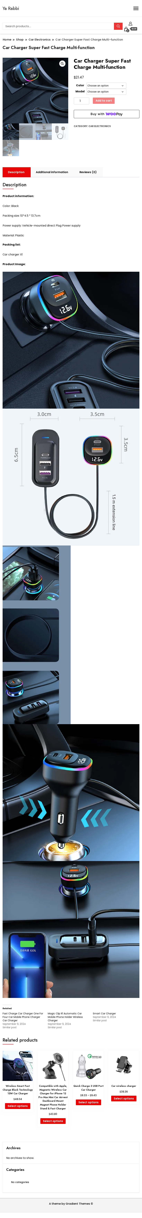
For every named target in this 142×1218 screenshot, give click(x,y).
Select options (18, 1106)
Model (80, 91)
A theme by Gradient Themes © (71, 1204)
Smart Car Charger (104, 1013)
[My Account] (130, 23)
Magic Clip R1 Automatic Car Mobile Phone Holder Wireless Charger (65, 1017)
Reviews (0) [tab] (88, 172)
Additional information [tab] (52, 172)
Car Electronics (99, 126)
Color (80, 85)
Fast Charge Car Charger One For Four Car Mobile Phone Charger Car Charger (23, 1017)
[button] (62, 63)
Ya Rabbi (11, 8)
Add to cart (104, 101)
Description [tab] (16, 172)
